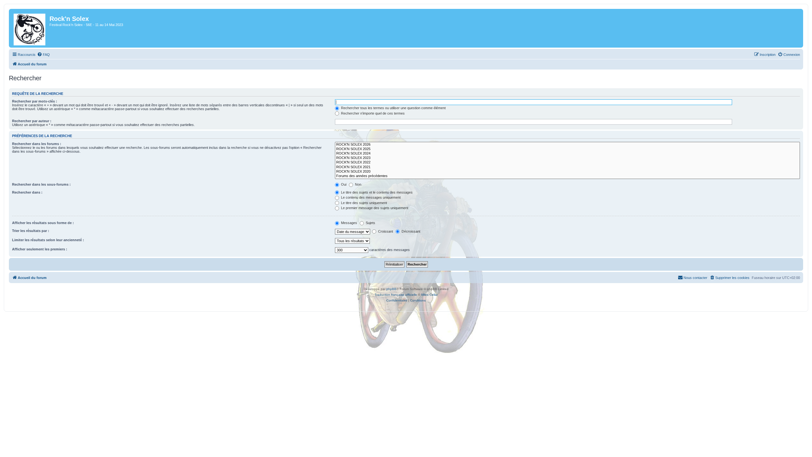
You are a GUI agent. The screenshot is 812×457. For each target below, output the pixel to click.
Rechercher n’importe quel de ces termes (372, 113)
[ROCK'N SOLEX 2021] (567, 167)
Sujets (370, 223)
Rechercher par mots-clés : (34, 101)
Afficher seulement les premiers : (39, 249)
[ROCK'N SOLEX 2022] (567, 162)
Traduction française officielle (396, 294)
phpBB (391, 289)
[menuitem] (43, 54)
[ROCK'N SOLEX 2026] (567, 144)
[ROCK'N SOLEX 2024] (567, 153)
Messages (348, 223)
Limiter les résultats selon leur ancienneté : (48, 240)
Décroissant (410, 231)
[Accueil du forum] (29, 28)
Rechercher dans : (27, 192)
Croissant (385, 231)
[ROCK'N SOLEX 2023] (567, 158)
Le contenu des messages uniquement (370, 197)
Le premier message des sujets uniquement (374, 208)
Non (357, 184)
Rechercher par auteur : (31, 121)
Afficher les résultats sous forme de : (43, 223)
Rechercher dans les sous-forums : (41, 184)
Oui (343, 184)
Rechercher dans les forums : (36, 144)
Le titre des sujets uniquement (363, 203)
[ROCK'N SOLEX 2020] (567, 171)
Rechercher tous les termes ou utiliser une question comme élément (393, 108)
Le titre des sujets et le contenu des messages (376, 192)
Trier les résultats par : (30, 231)
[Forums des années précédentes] (567, 176)
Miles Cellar (429, 294)
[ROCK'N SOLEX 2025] (567, 149)
